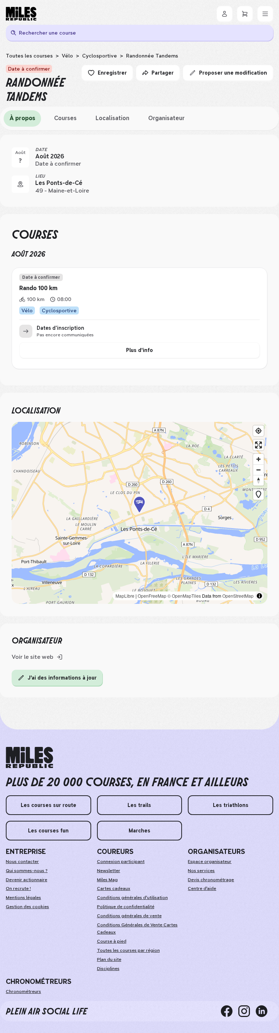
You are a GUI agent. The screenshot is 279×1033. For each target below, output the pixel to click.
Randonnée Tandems (152, 56)
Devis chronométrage (211, 879)
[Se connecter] (224, 14)
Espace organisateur (209, 861)
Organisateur (166, 118)
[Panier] (245, 14)
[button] (139, 512)
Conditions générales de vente (129, 915)
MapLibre (125, 596)
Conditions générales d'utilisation (132, 897)
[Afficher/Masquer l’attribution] (259, 595)
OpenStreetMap (238, 596)
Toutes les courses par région (128, 950)
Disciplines (108, 968)
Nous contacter (22, 861)
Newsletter (108, 870)
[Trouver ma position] (258, 431)
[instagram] (247, 1011)
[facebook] (229, 1011)
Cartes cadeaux (113, 888)
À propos (22, 118)
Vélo (67, 56)
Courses (65, 118)
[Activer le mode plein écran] (258, 445)
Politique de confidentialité (125, 906)
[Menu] (265, 14)
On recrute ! (18, 888)
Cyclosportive (99, 56)
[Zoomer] (258, 459)
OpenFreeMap (152, 596)
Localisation (112, 118)
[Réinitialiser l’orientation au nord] (258, 480)
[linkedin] (264, 1011)
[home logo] (29, 757)
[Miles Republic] (21, 14)
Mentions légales (23, 897)
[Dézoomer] (258, 469)
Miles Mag (107, 879)
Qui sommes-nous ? (27, 870)
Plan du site (109, 959)
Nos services (201, 870)
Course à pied (111, 941)
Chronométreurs (23, 991)
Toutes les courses (29, 56)
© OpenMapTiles (184, 596)
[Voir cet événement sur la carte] (20, 184)
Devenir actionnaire (26, 879)
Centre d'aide (202, 888)
